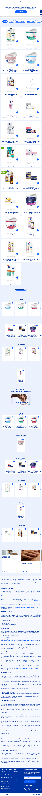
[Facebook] (25, 789)
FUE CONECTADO (28, 785)
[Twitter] (33, 789)
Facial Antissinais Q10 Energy (28, 661)
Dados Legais (3, 773)
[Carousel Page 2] (21, 459)
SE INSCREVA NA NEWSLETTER (30, 769)
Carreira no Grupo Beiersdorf (14, 779)
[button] (17, 41)
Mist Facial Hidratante (24, 607)
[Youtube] (37, 789)
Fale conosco (3, 781)
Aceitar (21, 11)
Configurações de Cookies (6, 774)
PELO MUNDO (5, 786)
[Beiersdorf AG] (4, 794)
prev (1, 309)
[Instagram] (29, 789)
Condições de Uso (4, 771)
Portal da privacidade (13, 771)
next (40, 309)
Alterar (21, 14)
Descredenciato (5, 783)
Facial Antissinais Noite (29, 640)
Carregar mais (21, 291)
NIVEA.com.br (10, 4)
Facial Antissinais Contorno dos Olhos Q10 (28, 668)
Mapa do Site (9, 781)
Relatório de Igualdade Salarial (13, 773)
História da (4, 779)
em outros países (5, 788)
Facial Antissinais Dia (9, 640)
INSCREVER (30, 781)
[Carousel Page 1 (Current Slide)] (19, 414)
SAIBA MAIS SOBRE (6, 777)
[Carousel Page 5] (22, 414)
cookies (32, 8)
